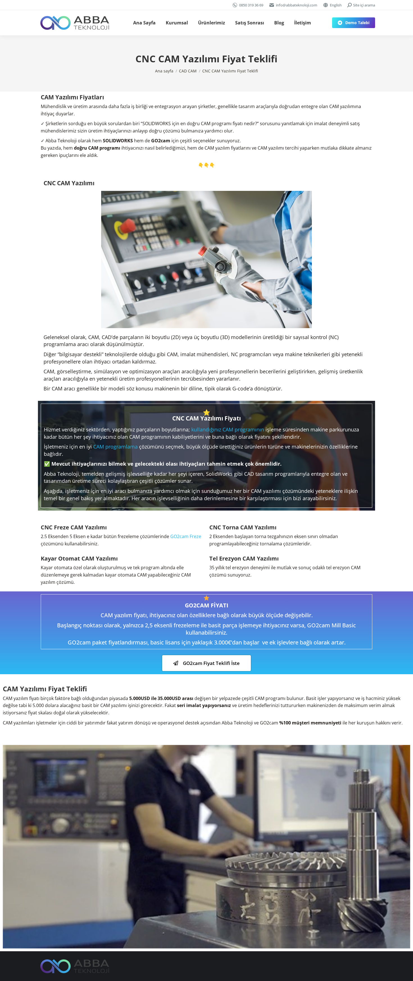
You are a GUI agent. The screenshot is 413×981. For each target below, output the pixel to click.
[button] (206, 663)
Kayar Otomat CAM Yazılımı (79, 558)
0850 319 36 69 (251, 5)
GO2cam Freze (185, 536)
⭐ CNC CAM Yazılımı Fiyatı (206, 415)
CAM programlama (115, 446)
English (336, 5)
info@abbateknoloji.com (296, 5)
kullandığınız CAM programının (227, 429)
